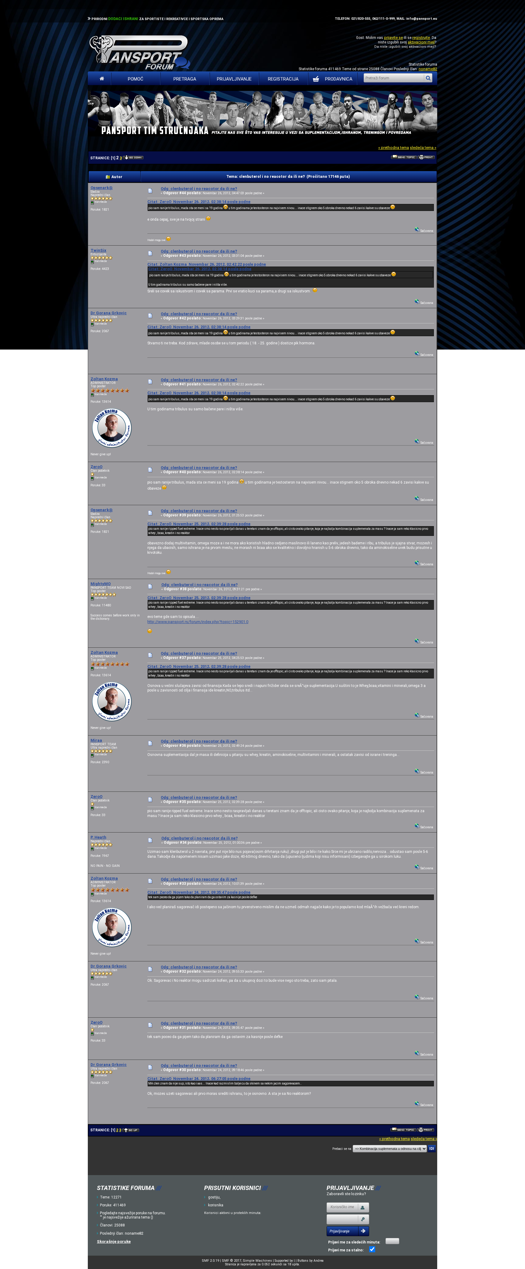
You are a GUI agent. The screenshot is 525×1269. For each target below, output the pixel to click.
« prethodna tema (393, 147)
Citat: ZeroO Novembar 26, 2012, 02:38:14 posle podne (198, 201)
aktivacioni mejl (421, 42)
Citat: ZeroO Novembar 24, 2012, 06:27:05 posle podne (198, 1078)
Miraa (96, 740)
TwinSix (98, 250)
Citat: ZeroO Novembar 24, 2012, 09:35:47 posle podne (198, 892)
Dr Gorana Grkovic (109, 313)
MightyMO (101, 583)
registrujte (421, 37)
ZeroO (96, 466)
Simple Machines (257, 1261)
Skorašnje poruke (114, 1241)
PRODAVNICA (338, 79)
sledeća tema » (423, 147)
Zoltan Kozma (104, 379)
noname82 (428, 69)
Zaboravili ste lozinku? (346, 1193)
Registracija (283, 79)
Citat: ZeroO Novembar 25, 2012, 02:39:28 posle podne (198, 524)
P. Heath (98, 837)
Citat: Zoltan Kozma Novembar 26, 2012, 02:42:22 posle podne (206, 264)
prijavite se (393, 37)
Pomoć (135, 79)
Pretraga (184, 79)
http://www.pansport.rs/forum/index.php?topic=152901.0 (197, 621)
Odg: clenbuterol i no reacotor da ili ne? (199, 188)
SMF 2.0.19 (210, 1261)
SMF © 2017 (231, 1261)
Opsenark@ (102, 187)
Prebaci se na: (342, 1148)
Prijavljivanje (234, 79)
